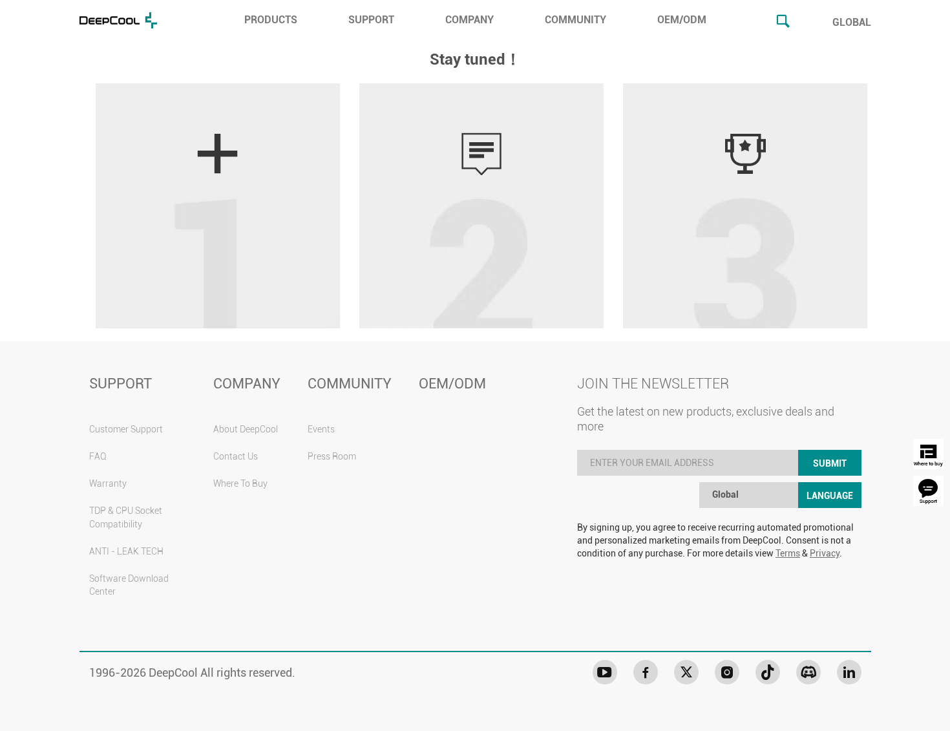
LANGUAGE (830, 496)
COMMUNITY (575, 20)
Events (321, 429)
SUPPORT (371, 20)
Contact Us (235, 456)
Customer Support (126, 429)
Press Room (332, 456)
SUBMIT (830, 463)
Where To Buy (240, 483)
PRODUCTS (270, 20)
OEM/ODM (681, 20)
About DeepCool (245, 429)
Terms (788, 553)
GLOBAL (851, 22)
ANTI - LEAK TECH (126, 551)
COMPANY (469, 20)
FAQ (98, 456)
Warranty (108, 483)
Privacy (824, 553)
